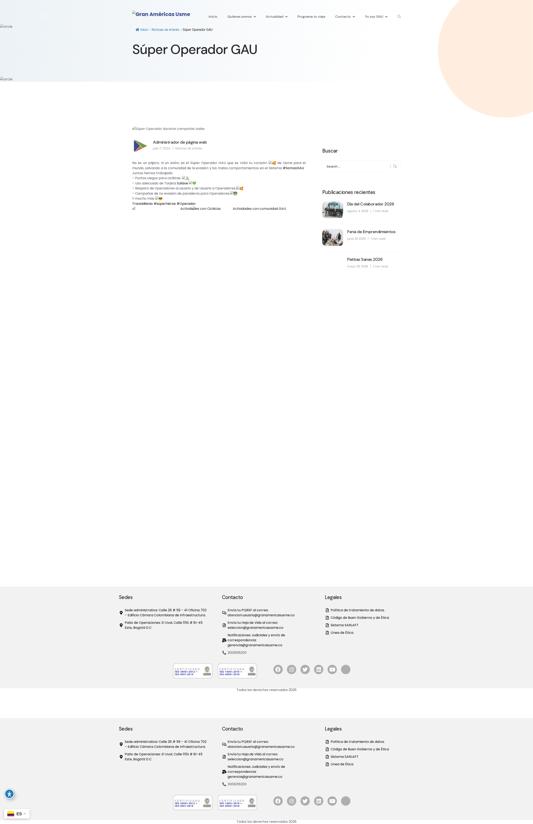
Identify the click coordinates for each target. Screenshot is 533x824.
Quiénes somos (239, 16)
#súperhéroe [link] (165, 203)
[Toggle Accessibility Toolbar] (9, 794)
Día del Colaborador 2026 (370, 203)
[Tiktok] (345, 669)
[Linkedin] (318, 669)
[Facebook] (278, 669)
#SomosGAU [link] (294, 168)
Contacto (343, 16)
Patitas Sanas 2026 (364, 259)
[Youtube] (332, 669)
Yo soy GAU (374, 16)
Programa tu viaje (311, 16)
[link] (182, 183)
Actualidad (274, 16)
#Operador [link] (186, 203)
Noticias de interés (165, 30)
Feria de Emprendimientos (371, 231)
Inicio (213, 16)
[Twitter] (305, 669)
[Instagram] (291, 669)
